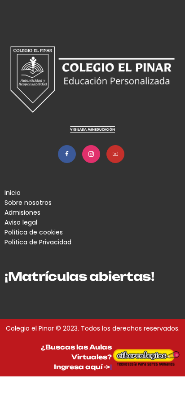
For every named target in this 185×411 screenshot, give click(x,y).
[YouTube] (115, 154)
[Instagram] (91, 154)
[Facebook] (67, 154)
